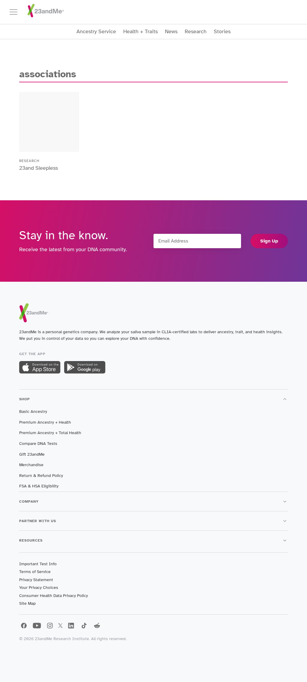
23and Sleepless (38, 168)
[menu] (16, 12)
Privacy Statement (36, 579)
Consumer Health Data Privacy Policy (53, 595)
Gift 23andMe (32, 454)
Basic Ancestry (33, 411)
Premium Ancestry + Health (45, 422)
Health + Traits (140, 31)
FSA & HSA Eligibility (38, 486)
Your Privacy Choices (38, 587)
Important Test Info (38, 563)
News (171, 31)
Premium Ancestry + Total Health (50, 432)
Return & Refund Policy (41, 475)
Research (196, 31)
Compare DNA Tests (38, 443)
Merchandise (31, 464)
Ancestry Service (96, 31)
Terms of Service (35, 571)
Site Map (27, 603)
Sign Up (269, 241)
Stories (222, 31)
